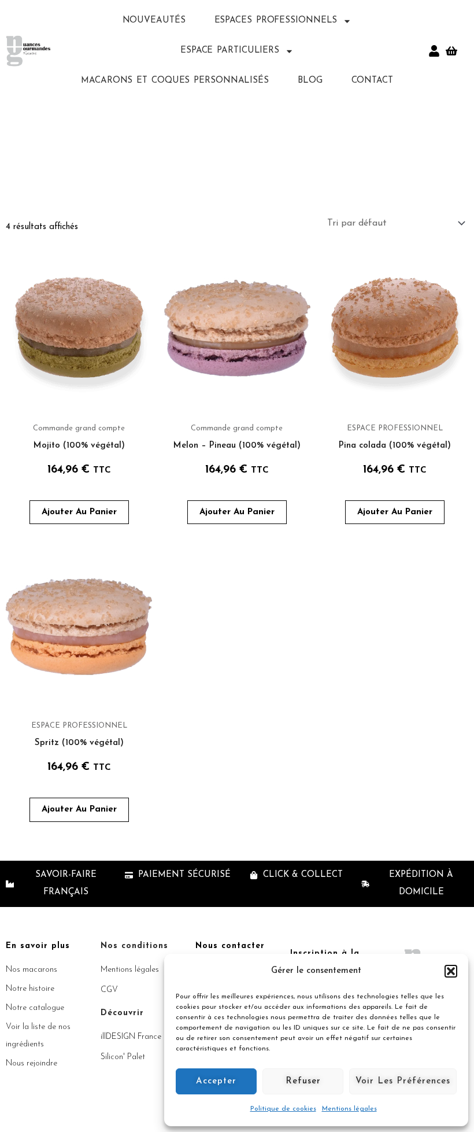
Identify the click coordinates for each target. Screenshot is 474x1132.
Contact (372, 80)
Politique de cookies (283, 1108)
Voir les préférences (403, 1081)
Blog (310, 80)
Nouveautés (154, 20)
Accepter (216, 1081)
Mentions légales (349, 1108)
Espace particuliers (229, 50)
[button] (451, 971)
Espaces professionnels (276, 20)
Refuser (303, 1081)
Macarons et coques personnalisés (175, 80)
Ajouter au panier (79, 512)
